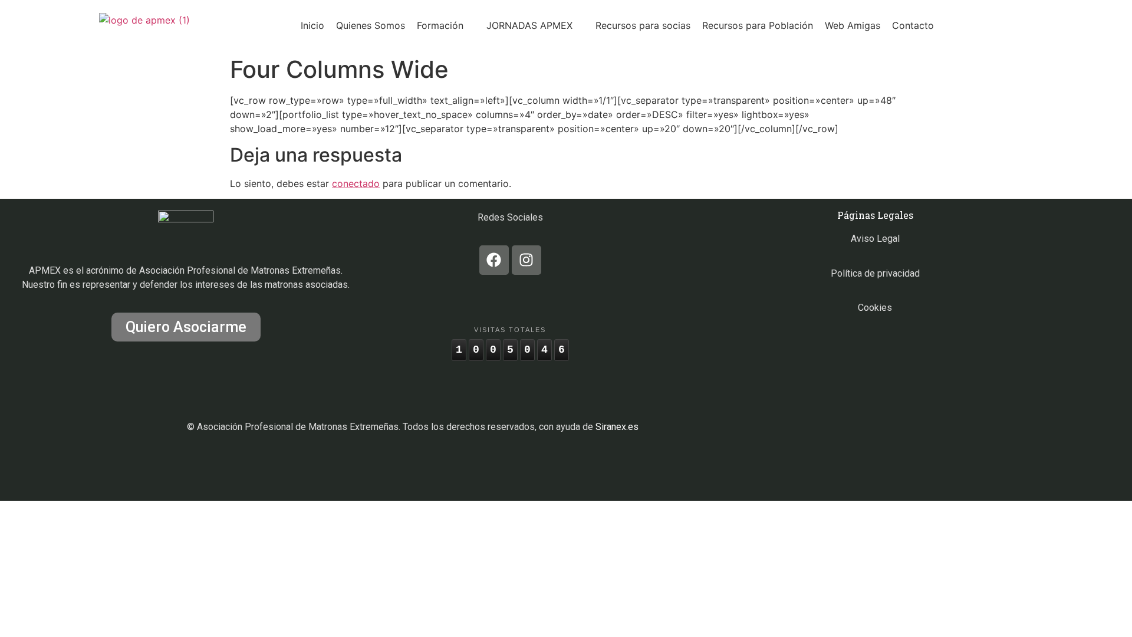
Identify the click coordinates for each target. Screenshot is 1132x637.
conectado (356, 183)
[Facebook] (494, 260)
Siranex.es (617, 426)
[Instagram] (526, 260)
